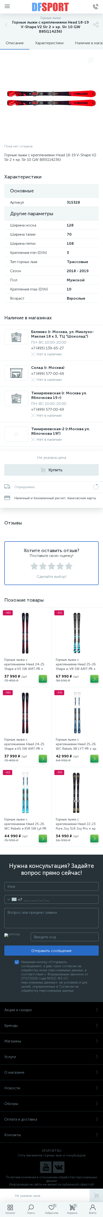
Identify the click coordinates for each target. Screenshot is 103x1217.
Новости (12, 1088)
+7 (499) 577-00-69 (47, 373)
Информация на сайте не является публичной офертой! (51, 1184)
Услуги (10, 1056)
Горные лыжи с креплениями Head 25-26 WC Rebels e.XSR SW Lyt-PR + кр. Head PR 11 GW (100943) (25, 828)
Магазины (12, 1041)
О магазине (14, 1072)
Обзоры (11, 1103)
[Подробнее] (43, 679)
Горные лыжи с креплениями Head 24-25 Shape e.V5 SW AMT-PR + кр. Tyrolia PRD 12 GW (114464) (24, 669)
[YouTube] (46, 1167)
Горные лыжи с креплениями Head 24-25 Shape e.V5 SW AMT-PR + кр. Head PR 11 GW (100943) (24, 749)
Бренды (11, 1025)
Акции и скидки (18, 1010)
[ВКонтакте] (58, 1167)
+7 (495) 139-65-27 (47, 348)
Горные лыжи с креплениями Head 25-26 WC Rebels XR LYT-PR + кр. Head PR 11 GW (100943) (76, 746)
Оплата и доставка (20, 1119)
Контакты (12, 1135)
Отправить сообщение (51, 950)
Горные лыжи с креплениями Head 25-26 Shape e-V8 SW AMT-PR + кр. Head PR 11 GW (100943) (76, 669)
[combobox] (13, 899)
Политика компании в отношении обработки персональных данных (51, 1179)
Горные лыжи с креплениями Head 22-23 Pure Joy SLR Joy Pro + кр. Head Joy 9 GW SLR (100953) (76, 828)
